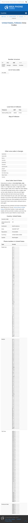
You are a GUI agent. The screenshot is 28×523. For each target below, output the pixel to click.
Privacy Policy (8, 521)
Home (4, 16)
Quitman (4, 154)
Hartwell (4, 170)
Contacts (19, 519)
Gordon (4, 160)
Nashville (4, 156)
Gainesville (4, 166)
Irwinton (4, 162)
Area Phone (16, 7)
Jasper (3, 168)
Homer (3, 177)
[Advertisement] (14, 42)
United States (12, 16)
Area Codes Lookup (10, 519)
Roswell (4, 164)
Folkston (14, 18)
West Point (4, 175)
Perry (3, 158)
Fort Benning (5, 173)
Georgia (21, 16)
